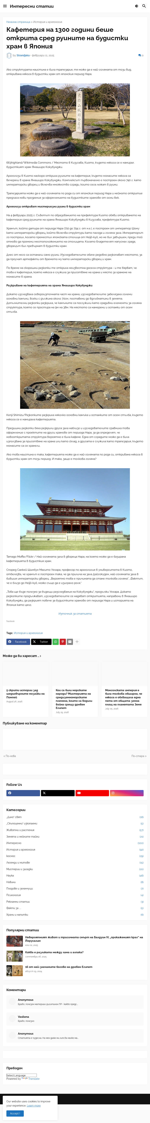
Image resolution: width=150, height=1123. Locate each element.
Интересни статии (32, 6)
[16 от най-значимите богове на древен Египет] (14, 970)
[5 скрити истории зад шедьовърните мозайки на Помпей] (25, 673)
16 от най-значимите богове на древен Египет (58, 967)
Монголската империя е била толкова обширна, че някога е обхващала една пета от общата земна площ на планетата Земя (123, 697)
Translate (34, 1078)
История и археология (47, 22)
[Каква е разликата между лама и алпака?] (14, 956)
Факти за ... (75, 908)
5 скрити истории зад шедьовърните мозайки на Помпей (25, 694)
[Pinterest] (63, 642)
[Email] (70, 642)
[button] (5, 6)
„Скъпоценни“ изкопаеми (75, 823)
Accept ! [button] (15, 1113)
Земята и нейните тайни (75, 836)
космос (75, 856)
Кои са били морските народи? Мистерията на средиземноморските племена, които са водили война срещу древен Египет (74, 699)
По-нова (11, 756)
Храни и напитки (75, 914)
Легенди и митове (75, 862)
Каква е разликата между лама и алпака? (54, 952)
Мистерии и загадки (75, 869)
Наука (75, 875)
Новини (75, 882)
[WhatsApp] (55, 642)
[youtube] (92, 793)
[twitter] (58, 793)
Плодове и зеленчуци (75, 888)
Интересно (75, 843)
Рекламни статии (75, 901)
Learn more (34, 1105)
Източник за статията (75, 613)
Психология (75, 895)
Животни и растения (75, 830)
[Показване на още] (77, 642)
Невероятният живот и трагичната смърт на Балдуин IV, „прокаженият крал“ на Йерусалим (84, 939)
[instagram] (127, 793)
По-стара (138, 756)
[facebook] (23, 793)
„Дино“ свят (75, 817)
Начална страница (18, 22)
